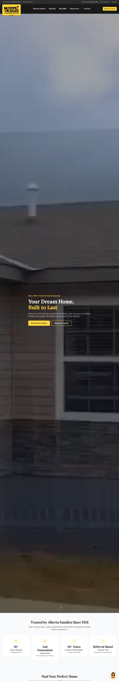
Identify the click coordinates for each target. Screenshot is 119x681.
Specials (52, 9)
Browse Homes (39, 9)
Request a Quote (109, 9)
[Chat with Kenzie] (113, 675)
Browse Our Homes (39, 323)
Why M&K (63, 9)
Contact (87, 9)
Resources (74, 9)
